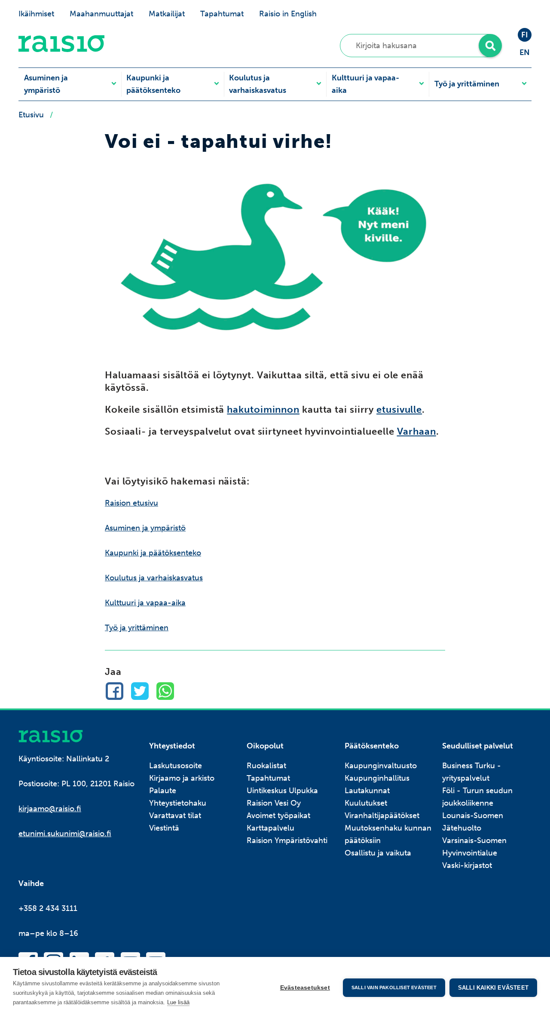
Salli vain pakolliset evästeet (394, 987)
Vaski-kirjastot (467, 865)
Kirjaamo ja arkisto (181, 778)
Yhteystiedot (172, 746)
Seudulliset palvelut (477, 746)
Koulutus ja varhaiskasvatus (257, 84)
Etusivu (31, 115)
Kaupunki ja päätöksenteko (153, 84)
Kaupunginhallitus (377, 778)
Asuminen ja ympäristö (46, 84)
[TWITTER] (140, 691)
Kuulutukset (366, 803)
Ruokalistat (266, 765)
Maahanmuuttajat (101, 13)
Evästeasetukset (305, 987)
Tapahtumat (222, 13)
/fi (50, 736)
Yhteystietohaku (177, 803)
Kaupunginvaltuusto (381, 765)
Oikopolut (265, 746)
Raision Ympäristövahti (287, 840)
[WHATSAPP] (165, 691)
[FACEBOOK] (114, 691)
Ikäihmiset (36, 13)
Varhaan (416, 431)
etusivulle (399, 409)
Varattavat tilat (175, 815)
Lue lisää (178, 1002)
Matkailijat (167, 13)
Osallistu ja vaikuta (378, 853)
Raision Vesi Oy (274, 803)
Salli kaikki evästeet (493, 987)
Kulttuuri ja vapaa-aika (365, 84)
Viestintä (164, 828)
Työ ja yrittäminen (466, 84)
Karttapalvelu (270, 828)
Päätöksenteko (372, 746)
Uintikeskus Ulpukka (282, 790)
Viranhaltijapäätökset (382, 815)
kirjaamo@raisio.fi (49, 808)
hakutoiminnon (263, 409)
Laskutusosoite (175, 765)
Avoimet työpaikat (278, 815)
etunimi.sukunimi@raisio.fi (64, 833)
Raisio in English (288, 13)
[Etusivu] (61, 49)
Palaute (162, 790)
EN (524, 52)
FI (524, 35)
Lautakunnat (367, 790)
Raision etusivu (131, 503)
